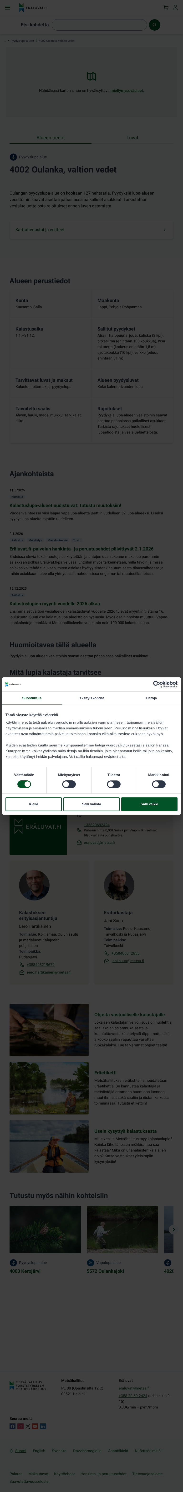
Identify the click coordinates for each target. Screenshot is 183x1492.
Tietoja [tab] (151, 698)
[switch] (69, 784)
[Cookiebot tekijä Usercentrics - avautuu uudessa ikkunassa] (157, 684)
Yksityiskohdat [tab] (91, 698)
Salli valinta (91, 804)
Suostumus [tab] (31, 698)
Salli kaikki (149, 804)
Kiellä (33, 804)
